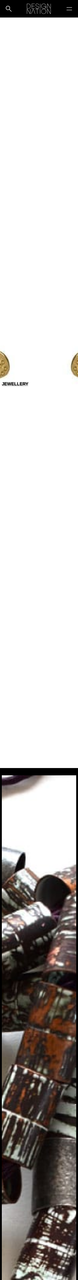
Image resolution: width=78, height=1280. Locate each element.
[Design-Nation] (39, 8)
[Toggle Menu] (69, 8)
